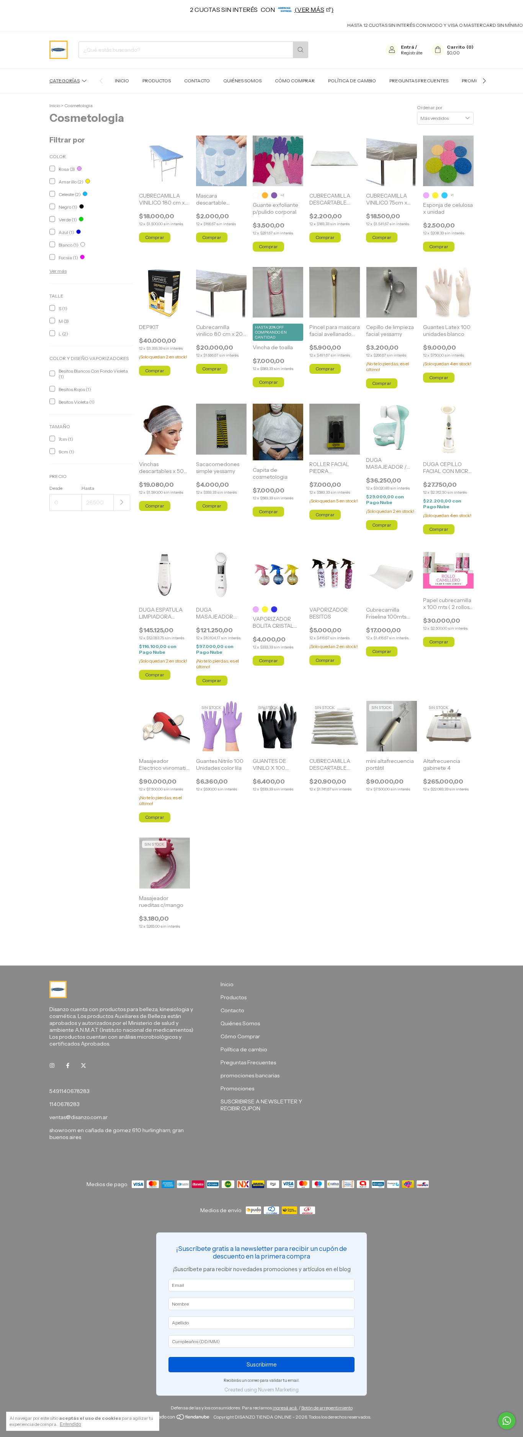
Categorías (64, 80)
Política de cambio (352, 80)
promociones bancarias (250, 1075)
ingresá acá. (285, 1408)
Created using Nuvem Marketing (261, 1390)
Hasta (88, 488)
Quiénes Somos (242, 80)
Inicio (122, 80)
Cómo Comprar (295, 80)
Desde (55, 488)
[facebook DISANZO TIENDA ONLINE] (67, 1065)
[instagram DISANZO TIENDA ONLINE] (52, 1065)
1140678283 (64, 1104)
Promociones (237, 1088)
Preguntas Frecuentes (418, 80)
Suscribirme (262, 1364)
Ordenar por (430, 107)
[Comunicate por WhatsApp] (506, 1420)
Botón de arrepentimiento (327, 1408)
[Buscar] (300, 49)
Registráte (411, 53)
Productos (156, 80)
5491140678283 (69, 1091)
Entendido (70, 1424)
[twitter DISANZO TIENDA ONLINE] (83, 1065)
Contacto (197, 80)
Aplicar (122, 502)
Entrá (407, 47)
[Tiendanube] (181, 1419)
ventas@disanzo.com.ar (78, 1117)
